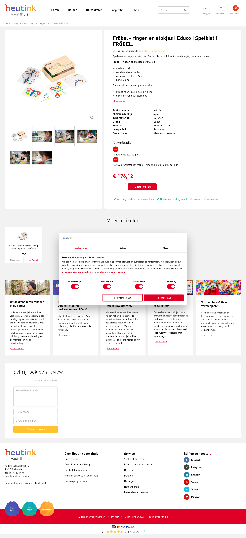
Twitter (194, 489)
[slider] (23, 380)
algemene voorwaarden (112, 272)
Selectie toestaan (122, 298)
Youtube (195, 482)
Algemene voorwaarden (91, 516)
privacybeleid (69, 272)
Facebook (196, 459)
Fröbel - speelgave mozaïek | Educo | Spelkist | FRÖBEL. (23, 247)
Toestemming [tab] (80, 248)
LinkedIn (195, 474)
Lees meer (120, 101)
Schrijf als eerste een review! (151, 51)
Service (129, 453)
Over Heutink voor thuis (81, 453)
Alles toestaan (164, 298)
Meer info (15, 260)
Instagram (196, 467)
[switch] (107, 286)
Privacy (115, 516)
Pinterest (195, 496)
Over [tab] (165, 248)
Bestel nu (140, 186)
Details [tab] (123, 248)
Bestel (35, 260)
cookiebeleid (85, 272)
